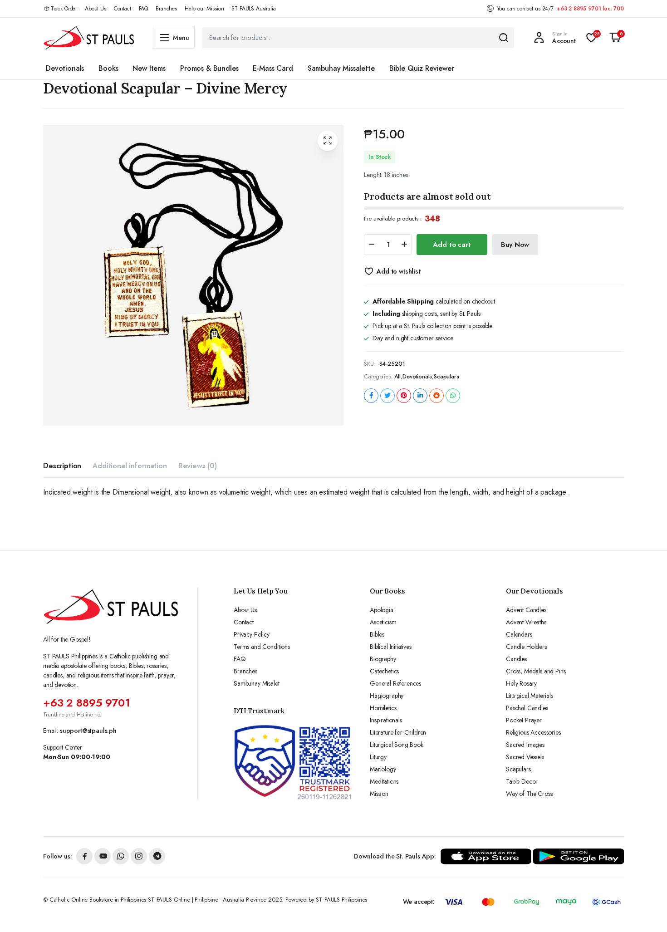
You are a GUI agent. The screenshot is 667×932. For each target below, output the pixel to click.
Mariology (383, 769)
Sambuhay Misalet (256, 683)
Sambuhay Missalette (341, 68)
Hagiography (386, 695)
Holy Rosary (521, 683)
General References (395, 683)
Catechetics (384, 671)
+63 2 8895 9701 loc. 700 (590, 9)
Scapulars (446, 376)
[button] (615, 37)
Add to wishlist (398, 271)
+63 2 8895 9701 (86, 703)
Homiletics (383, 707)
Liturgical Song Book (396, 744)
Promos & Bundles (209, 68)
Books (108, 68)
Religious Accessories (533, 732)
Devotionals (65, 68)
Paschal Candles (527, 707)
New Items (149, 68)
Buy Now (515, 245)
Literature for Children (398, 732)
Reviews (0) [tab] (197, 466)
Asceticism (383, 622)
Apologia (381, 609)
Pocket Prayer (524, 720)
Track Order (64, 9)
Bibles (377, 634)
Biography (383, 658)
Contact (122, 9)
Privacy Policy (252, 634)
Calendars (519, 634)
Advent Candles (526, 609)
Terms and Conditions (262, 646)
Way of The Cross (529, 793)
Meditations (384, 781)
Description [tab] (62, 466)
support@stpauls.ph (88, 730)
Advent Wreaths (526, 622)
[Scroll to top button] (646, 911)
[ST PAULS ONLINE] (89, 38)
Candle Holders (526, 646)
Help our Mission (204, 9)
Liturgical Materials (529, 695)
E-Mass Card (273, 68)
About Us (95, 9)
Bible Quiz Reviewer (421, 68)
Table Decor (522, 781)
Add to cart (452, 245)
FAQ (143, 9)
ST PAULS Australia (253, 9)
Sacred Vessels (525, 756)
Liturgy (378, 756)
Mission (379, 793)
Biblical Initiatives (391, 646)
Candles (516, 658)
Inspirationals (386, 720)
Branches (166, 9)
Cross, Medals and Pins (535, 671)
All (397, 376)
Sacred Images (525, 744)
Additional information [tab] (130, 466)
